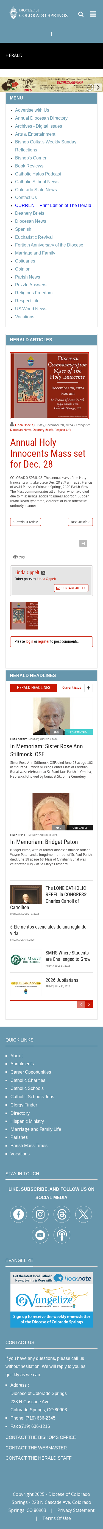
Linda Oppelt (24, 425)
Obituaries (80, 828)
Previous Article (27, 522)
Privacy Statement (75, 1510)
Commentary (78, 732)
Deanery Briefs (43, 430)
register (43, 641)
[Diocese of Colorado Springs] (39, 12)
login (29, 641)
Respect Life (63, 430)
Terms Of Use (56, 1518)
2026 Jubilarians (62, 980)
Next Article (79, 522)
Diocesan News (20, 430)
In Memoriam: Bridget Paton (44, 841)
